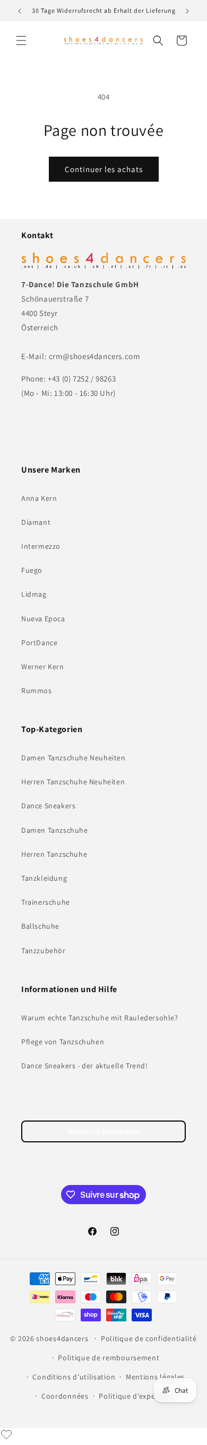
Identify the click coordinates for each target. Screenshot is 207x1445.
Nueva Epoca (43, 618)
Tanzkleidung (44, 878)
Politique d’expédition (137, 1396)
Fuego (31, 570)
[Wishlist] (6, 1434)
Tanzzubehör (43, 950)
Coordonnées (65, 1396)
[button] (21, 40)
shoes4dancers (62, 1338)
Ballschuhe (40, 926)
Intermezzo (41, 546)
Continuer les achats (104, 169)
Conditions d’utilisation (73, 1377)
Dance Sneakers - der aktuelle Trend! (84, 1065)
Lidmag (34, 594)
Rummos (36, 690)
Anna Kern (39, 498)
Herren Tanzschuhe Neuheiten (73, 781)
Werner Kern (42, 666)
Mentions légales (155, 1377)
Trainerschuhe (45, 902)
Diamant (35, 522)
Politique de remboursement (108, 1357)
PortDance (39, 642)
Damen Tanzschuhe (54, 830)
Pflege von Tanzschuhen (62, 1041)
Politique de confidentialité (149, 1338)
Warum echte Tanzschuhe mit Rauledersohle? (99, 1017)
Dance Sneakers (48, 805)
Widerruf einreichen (103, 1131)
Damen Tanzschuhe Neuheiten (73, 757)
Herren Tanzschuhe (54, 854)
